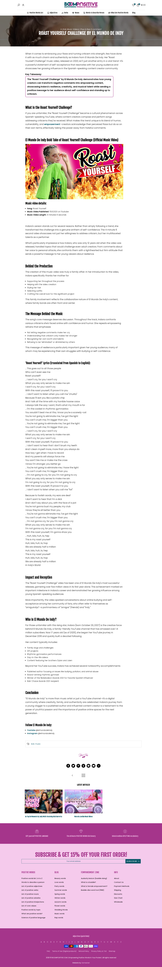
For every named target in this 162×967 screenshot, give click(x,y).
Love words (59, 882)
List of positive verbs (29, 890)
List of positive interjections (32, 902)
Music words (59, 913)
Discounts (118, 894)
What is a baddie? (88, 882)
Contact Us (119, 882)
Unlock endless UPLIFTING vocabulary (125, 836)
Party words (59, 886)
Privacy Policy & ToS (99, 951)
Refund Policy (84, 951)
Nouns (77, 13)
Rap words (59, 917)
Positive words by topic (30, 910)
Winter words (60, 898)
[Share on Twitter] (73, 766)
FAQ (48, 951)
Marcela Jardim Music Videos (83, 816)
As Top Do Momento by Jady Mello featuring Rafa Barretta (43, 816)
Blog (133, 13)
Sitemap (112, 951)
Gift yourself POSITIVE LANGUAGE (37, 836)
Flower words (60, 906)
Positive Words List (36, 13)
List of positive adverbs (30, 898)
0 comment (96, 29)
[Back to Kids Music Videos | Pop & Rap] (83, 775)
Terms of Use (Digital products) (64, 951)
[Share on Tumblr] (83, 766)
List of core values (28, 906)
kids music (36, 744)
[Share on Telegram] (88, 766)
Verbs (66, 13)
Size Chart (118, 898)
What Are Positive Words (119, 13)
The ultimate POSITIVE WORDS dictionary (81, 836)
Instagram (32, 733)
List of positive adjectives (31, 886)
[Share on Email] (93, 766)
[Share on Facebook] (68, 766)
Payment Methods (121, 886)
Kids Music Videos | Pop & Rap (76, 29)
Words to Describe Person (95, 13)
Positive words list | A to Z (31, 878)
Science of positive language (33, 917)
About (116, 878)
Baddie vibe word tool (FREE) (92, 890)
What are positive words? (31, 913)
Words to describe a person (32, 882)
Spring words (60, 894)
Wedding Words (61, 910)
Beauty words (60, 878)
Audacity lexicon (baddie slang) (94, 878)
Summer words (61, 890)
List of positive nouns (30, 894)
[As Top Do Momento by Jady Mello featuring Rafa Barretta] (72, 775)
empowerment (52, 124)
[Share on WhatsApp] (99, 766)
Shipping (117, 890)
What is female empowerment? (94, 886)
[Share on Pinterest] (78, 766)
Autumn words (60, 902)
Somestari (86, 963)
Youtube (31, 730)
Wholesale (118, 902)
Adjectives (53, 13)
